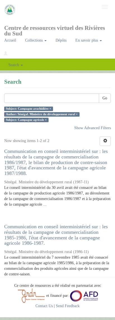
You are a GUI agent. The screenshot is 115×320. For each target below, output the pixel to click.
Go (104, 98)
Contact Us (44, 306)
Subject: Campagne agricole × (26, 119)
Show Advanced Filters (92, 128)
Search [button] (14, 65)
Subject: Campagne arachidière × (28, 108)
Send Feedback (68, 306)
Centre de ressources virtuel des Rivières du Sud (54, 30)
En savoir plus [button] (87, 40)
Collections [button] (34, 40)
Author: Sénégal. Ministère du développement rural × (42, 114)
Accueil (10, 40)
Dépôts (61, 40)
